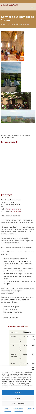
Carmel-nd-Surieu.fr (16, 211)
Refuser (18, 398)
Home (3, 24)
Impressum (31, 408)
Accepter (18, 392)
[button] (33, 368)
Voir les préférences (18, 404)
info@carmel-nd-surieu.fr (13, 209)
